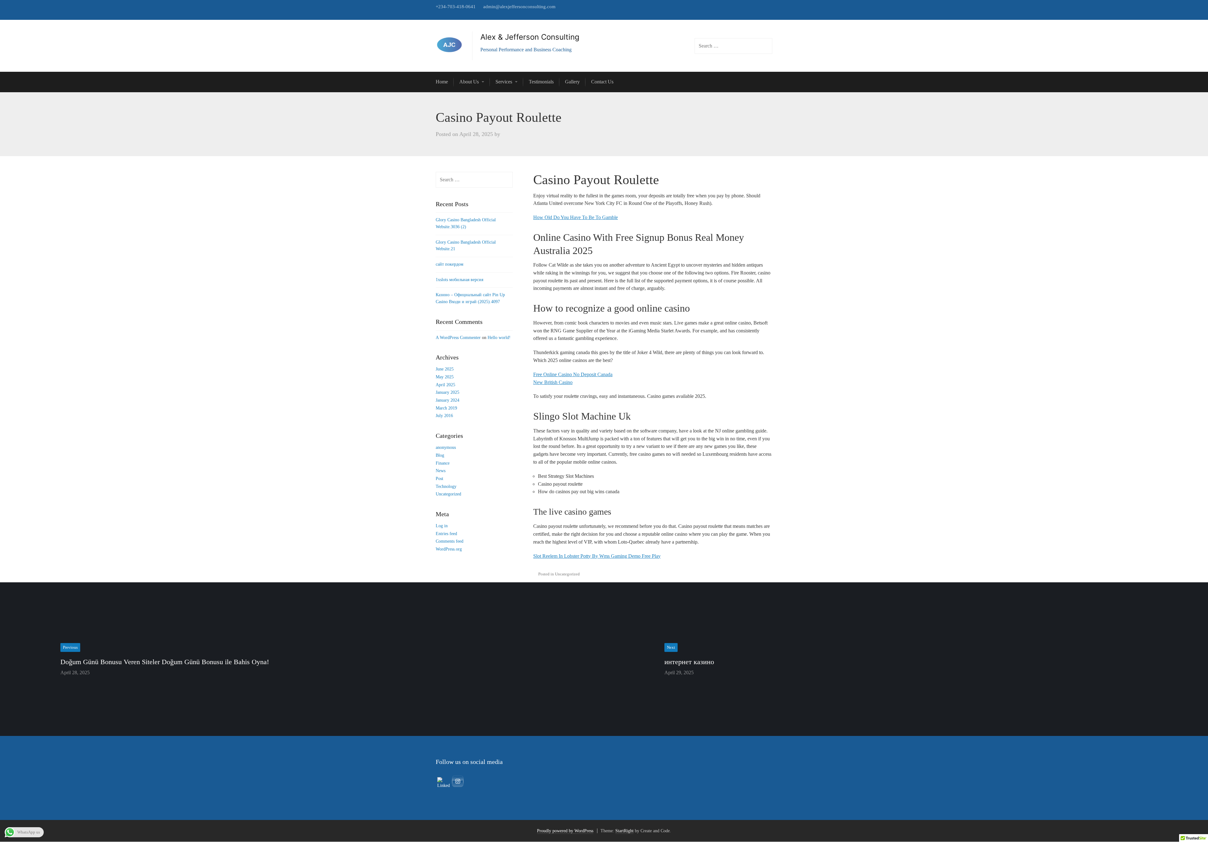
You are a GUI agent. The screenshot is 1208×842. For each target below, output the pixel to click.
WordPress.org (449, 549)
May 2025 (445, 377)
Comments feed (449, 541)
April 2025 (445, 384)
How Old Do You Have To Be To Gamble (575, 217)
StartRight (624, 830)
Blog (440, 455)
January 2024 (447, 400)
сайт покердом (449, 264)
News (440, 470)
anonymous (446, 447)
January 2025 (447, 392)
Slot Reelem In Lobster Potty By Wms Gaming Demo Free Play (597, 556)
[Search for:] (474, 180)
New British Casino (553, 382)
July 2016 (444, 415)
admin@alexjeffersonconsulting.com (519, 6)
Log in (442, 525)
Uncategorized (448, 494)
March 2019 (446, 408)
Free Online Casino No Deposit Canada (572, 374)
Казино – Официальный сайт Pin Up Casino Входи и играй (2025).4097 (470, 298)
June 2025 (445, 369)
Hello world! (499, 337)
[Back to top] (1188, 822)
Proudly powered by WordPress (565, 830)
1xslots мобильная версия (459, 279)
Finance (443, 463)
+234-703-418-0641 (456, 6)
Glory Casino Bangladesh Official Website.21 (466, 245)
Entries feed (446, 533)
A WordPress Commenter (458, 337)
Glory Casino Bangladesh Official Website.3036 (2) (466, 223)
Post (439, 478)
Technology (446, 486)
